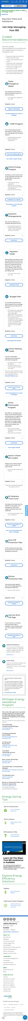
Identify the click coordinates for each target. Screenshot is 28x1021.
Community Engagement (10, 958)
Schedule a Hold (14, 284)
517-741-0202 (6, 729)
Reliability (6, 939)
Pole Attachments (8, 983)
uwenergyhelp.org (7, 728)
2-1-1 (5, 720)
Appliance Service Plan (9, 953)
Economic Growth (8, 981)
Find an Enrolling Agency (14, 154)
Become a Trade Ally (9, 987)
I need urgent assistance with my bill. (14, 60)
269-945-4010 (6, 762)
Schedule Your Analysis (14, 199)
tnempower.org (6, 754)
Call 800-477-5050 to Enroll (14, 603)
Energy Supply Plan (8, 943)
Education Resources (9, 964)
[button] (26, 510)
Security (13, 1007)
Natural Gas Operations (10, 949)
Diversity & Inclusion (9, 979)
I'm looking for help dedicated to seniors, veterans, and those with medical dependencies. (14, 72)
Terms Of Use (7, 1007)
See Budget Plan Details (14, 340)
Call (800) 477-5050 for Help (14, 636)
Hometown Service (8, 941)
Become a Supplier (8, 985)
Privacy (4, 1004)
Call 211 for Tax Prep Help (14, 388)
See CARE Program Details (14, 159)
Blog (4, 971)
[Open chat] (25, 1017)
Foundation (6, 960)
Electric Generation (8, 951)
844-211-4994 (6, 771)
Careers (5, 977)
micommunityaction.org (9, 785)
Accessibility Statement (13, 1004)
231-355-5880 (6, 755)
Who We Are (7, 937)
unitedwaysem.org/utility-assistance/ (13, 769)
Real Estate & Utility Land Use (12, 947)
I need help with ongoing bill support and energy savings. (14, 64)
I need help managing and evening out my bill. (13, 67)
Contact (21, 1004)
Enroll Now (14, 240)
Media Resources (8, 969)
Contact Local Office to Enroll (14, 525)
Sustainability (7, 945)
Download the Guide (10, 692)
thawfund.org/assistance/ (9, 736)
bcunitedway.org (7, 761)
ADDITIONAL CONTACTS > (11, 932)
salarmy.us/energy (7, 777)
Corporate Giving (8, 962)
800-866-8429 (6, 738)
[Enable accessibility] (3, 1018)
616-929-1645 (6, 778)
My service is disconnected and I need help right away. (15, 57)
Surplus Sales (7, 989)
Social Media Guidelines (9, 1009)
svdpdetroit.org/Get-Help (9, 745)
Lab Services (7, 991)
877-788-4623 (6, 747)
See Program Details (14, 447)
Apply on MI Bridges (14, 109)
